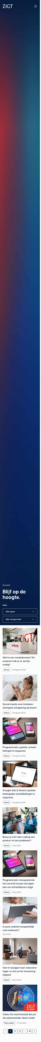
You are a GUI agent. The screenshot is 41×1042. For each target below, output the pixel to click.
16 (30, 1031)
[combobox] (20, 611)
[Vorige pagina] (5, 1031)
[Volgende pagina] (34, 1031)
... (24, 1031)
